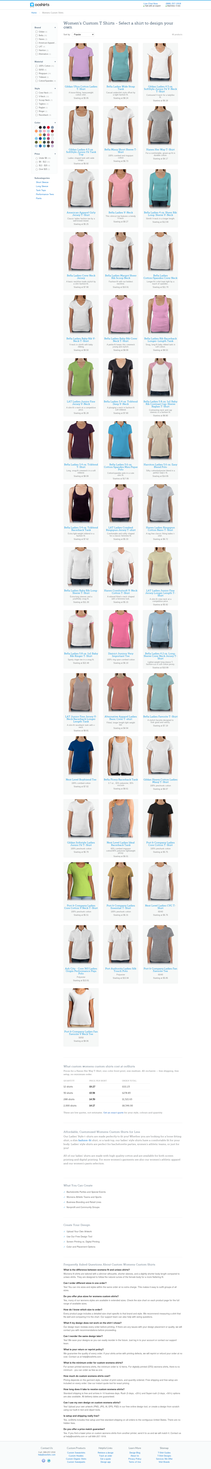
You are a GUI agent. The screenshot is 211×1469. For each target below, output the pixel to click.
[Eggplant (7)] (52, 142)
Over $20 (44, 169)
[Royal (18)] (52, 127)
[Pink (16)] (44, 131)
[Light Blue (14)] (48, 131)
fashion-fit (84, 1140)
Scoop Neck (45, 100)
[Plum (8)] (48, 138)
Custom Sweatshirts (76, 1453)
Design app (106, 1462)
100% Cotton (46, 66)
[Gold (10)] (40, 134)
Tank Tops (41, 190)
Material (45, 61)
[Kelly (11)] (36, 134)
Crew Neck (45, 93)
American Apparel (47, 43)
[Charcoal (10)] (44, 134)
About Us (135, 1456)
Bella (42, 35)
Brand (45, 27)
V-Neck (43, 96)
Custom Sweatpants (76, 1462)
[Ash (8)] (52, 138)
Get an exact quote (113, 1112)
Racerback (44, 115)
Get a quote (105, 1459)
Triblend (43, 77)
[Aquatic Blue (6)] (44, 145)
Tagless (43, 104)
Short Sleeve (42, 182)
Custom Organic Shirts (76, 1459)
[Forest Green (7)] (44, 142)
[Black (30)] (40, 127)
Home (34, 13)
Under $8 (44, 158)
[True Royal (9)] (40, 138)
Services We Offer (164, 1459)
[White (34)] (36, 127)
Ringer (42, 111)
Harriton (43, 50)
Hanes (42, 39)
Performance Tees (45, 194)
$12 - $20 (44, 165)
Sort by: (67, 34)
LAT (41, 46)
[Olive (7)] (36, 142)
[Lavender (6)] (52, 145)
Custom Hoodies (76, 1456)
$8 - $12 (44, 162)
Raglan (43, 107)
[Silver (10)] (52, 134)
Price (45, 154)
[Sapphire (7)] (40, 145)
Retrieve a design (105, 1453)
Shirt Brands (164, 1462)
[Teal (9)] (44, 138)
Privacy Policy (134, 1459)
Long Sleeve (42, 186)
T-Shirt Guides (164, 1453)
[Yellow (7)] (40, 142)
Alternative (44, 54)
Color (45, 122)
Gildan (42, 32)
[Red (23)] (48, 127)
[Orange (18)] (36, 131)
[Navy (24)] (44, 127)
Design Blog (134, 1453)
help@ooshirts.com (46, 1455)
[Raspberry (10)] (48, 134)
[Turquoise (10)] (36, 138)
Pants (39, 198)
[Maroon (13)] (52, 131)
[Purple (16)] (40, 131)
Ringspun (44, 73)
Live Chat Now (150, 3)
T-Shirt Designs (164, 1456)
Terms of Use (135, 1462)
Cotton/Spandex (47, 81)
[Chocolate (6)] (48, 145)
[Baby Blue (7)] (36, 145)
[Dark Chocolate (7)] (48, 142)
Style (45, 88)
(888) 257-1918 (173, 3)
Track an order (105, 1456)
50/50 (42, 70)
